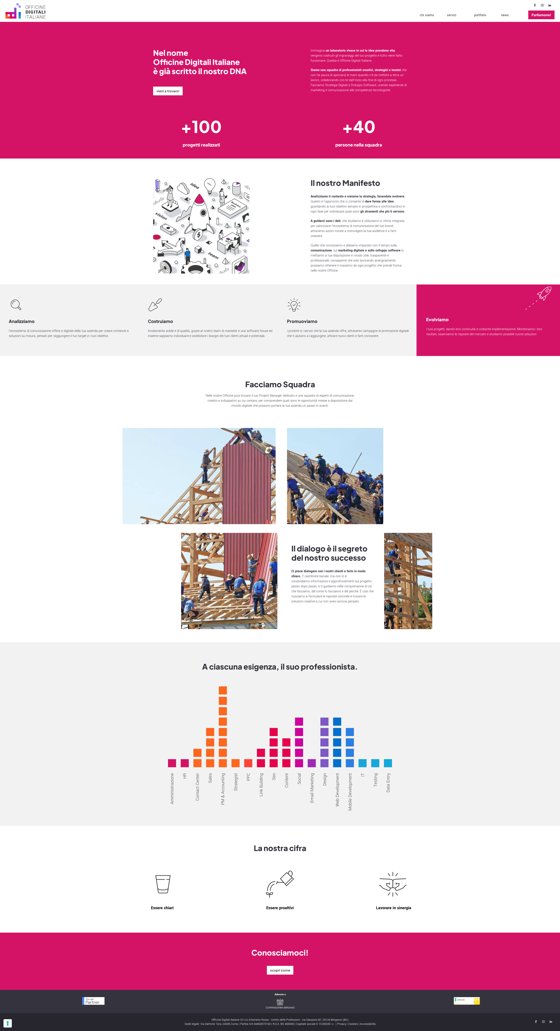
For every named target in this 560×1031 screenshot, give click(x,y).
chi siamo (427, 15)
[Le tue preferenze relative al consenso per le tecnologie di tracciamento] (8, 1023)
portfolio (480, 15)
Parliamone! (541, 15)
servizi (451, 15)
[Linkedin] (551, 6)
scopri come (280, 970)
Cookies (353, 1024)
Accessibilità (368, 1024)
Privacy (341, 1024)
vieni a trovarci (167, 91)
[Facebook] (536, 6)
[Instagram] (543, 6)
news (505, 15)
